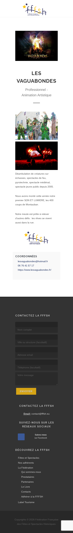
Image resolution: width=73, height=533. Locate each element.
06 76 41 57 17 (26, 265)
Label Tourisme (26, 502)
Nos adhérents (26, 462)
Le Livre (25, 486)
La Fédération (25, 467)
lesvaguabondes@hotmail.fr (33, 261)
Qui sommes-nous (31, 472)
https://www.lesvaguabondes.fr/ (34, 269)
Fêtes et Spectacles (28, 457)
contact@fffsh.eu (40, 413)
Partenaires (27, 481)
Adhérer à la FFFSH (32, 496)
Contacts (26, 491)
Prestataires (27, 476)
